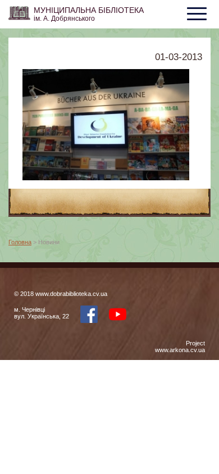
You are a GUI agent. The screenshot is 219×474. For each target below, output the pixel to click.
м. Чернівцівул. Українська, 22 (41, 313)
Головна (19, 242)
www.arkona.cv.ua (180, 350)
